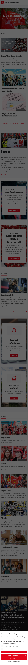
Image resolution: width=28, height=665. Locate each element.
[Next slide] (26, 311)
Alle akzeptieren (13, 652)
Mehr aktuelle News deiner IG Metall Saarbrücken (14, 123)
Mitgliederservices (13, 210)
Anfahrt (13, 398)
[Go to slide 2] (15, 311)
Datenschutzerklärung (11, 662)
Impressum (18, 662)
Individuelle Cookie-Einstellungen (14, 661)
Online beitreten (14, 258)
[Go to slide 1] (13, 311)
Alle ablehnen (13, 659)
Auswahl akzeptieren (13, 655)
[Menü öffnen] (26, 3)
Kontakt (14, 355)
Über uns (3, 174)
